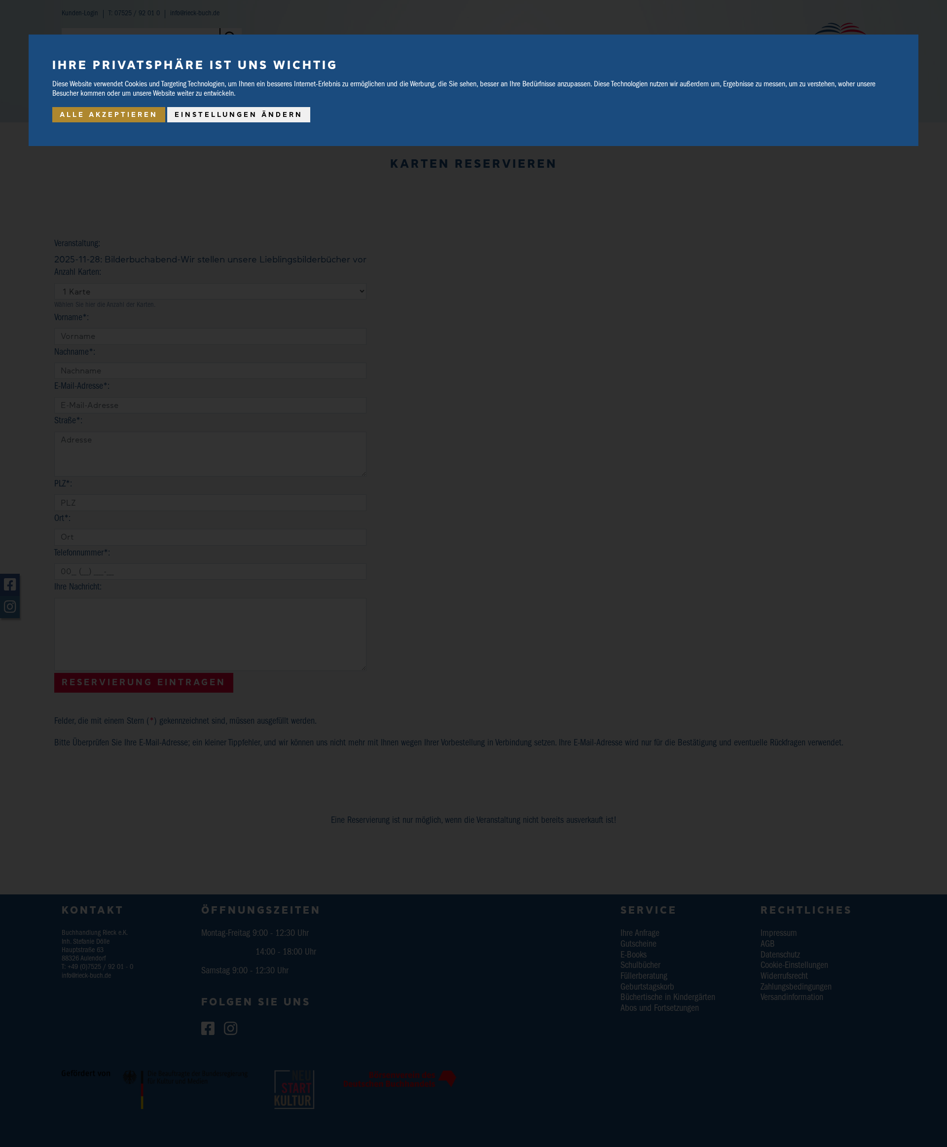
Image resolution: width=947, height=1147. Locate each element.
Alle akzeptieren (109, 114)
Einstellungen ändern (239, 114)
